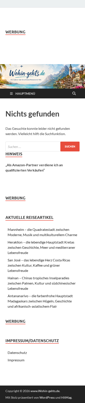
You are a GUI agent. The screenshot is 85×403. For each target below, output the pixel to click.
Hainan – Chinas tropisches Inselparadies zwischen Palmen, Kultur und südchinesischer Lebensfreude (42, 283)
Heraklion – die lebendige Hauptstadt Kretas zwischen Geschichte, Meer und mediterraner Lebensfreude (41, 247)
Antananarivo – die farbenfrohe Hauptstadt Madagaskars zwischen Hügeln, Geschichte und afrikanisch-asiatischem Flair (40, 301)
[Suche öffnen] (74, 94)
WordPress (47, 397)
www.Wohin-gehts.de (45, 391)
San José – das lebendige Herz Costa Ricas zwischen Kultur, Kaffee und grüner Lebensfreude (39, 265)
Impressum (16, 360)
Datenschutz (17, 352)
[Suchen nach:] (42, 146)
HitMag (66, 397)
